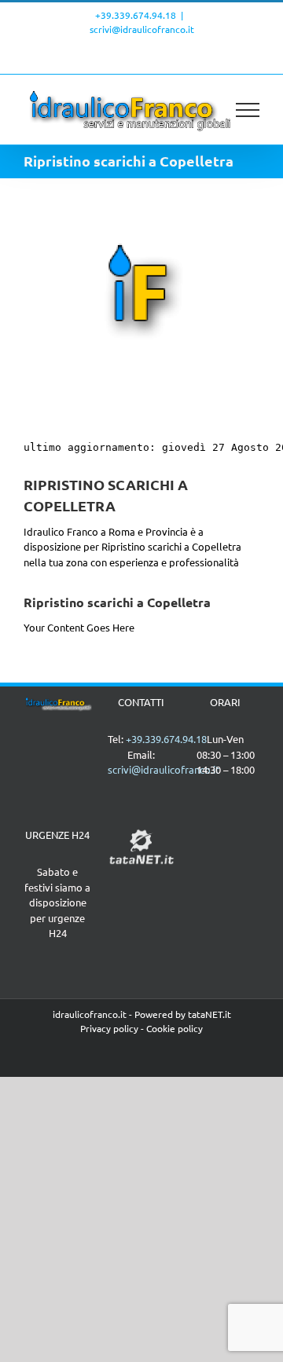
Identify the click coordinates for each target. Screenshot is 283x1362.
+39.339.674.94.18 (135, 15)
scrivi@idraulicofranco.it (142, 29)
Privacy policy (109, 1028)
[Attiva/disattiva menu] (248, 110)
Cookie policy (174, 1028)
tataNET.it (209, 1014)
